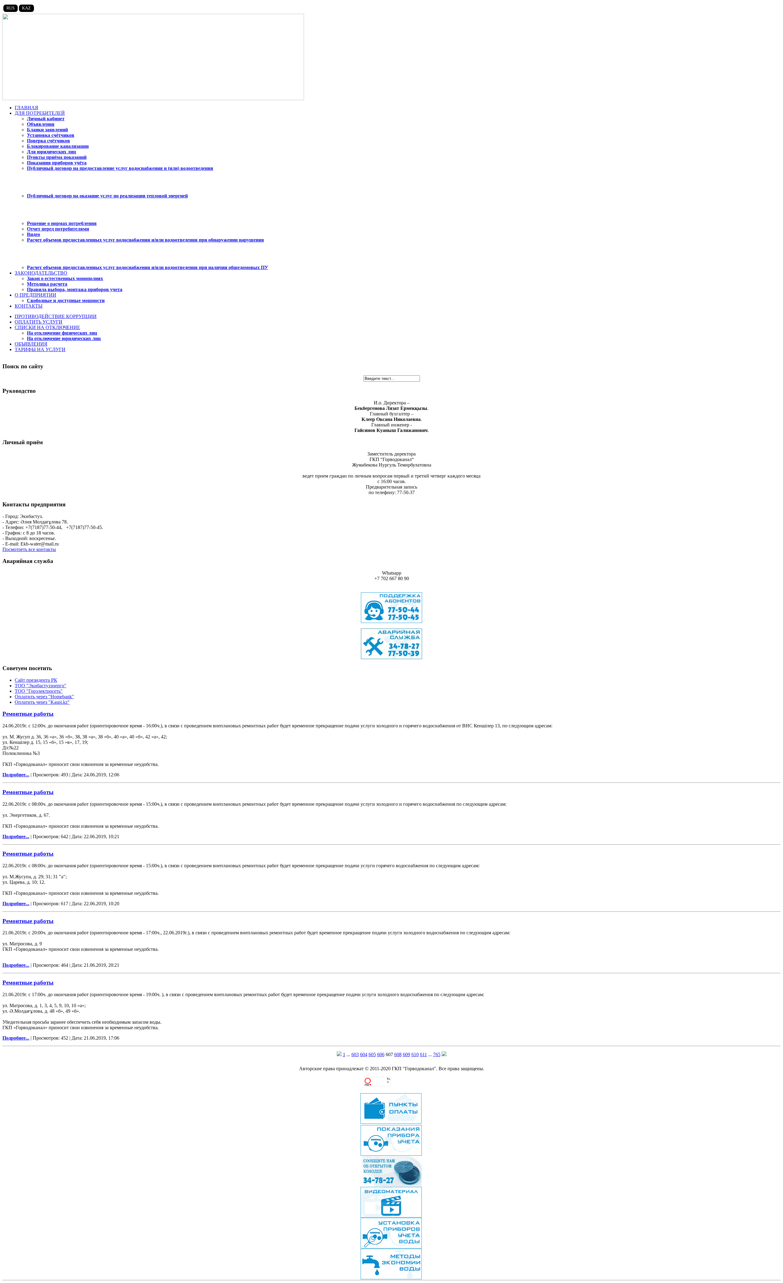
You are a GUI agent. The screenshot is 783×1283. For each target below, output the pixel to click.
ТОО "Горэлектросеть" (39, 691)
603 (355, 1054)
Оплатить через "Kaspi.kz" (42, 702)
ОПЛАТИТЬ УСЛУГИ (38, 322)
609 (406, 1054)
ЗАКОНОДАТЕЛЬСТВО (41, 273)
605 (372, 1054)
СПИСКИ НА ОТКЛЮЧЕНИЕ (47, 327)
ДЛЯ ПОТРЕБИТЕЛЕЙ (40, 113)
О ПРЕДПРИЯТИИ (35, 295)
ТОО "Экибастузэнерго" (40, 685)
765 (436, 1054)
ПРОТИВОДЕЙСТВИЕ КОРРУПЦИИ (56, 316)
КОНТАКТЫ (29, 306)
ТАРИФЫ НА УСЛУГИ (40, 349)
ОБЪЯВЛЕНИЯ (31, 344)
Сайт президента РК (36, 680)
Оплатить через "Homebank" (44, 696)
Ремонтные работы (28, 714)
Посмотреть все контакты (29, 549)
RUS (10, 8)
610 (415, 1054)
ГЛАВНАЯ (26, 107)
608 (398, 1054)
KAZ (26, 8)
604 (363, 1054)
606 (380, 1054)
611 (423, 1054)
